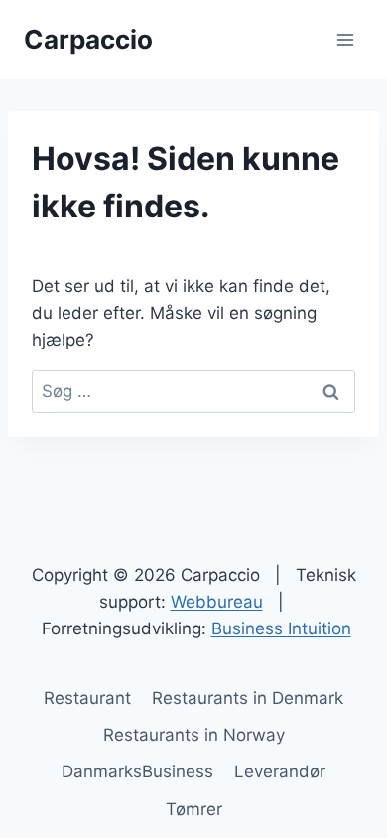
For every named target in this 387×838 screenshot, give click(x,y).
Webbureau (217, 602)
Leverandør (279, 771)
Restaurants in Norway (194, 735)
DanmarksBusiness (137, 771)
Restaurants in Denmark (247, 698)
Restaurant (87, 698)
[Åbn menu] (344, 39)
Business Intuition (281, 628)
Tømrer (194, 809)
